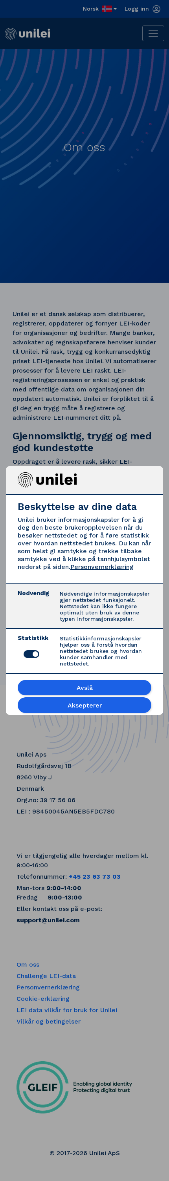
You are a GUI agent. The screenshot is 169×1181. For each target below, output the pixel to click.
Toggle (31, 654)
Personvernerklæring (102, 566)
